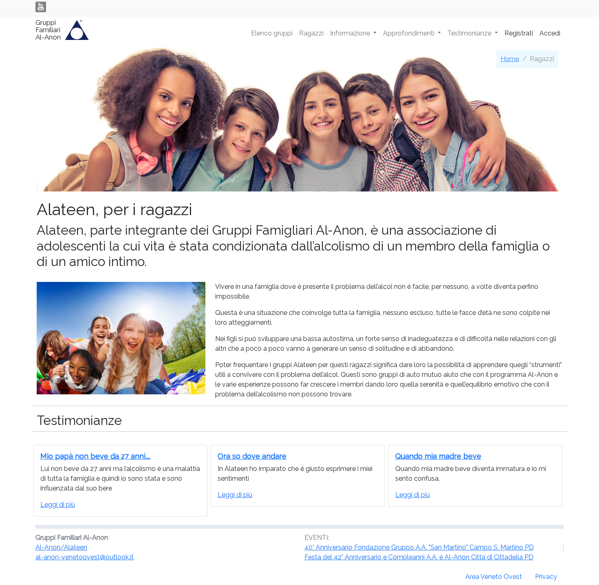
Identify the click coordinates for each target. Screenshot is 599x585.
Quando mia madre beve (438, 456)
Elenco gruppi (272, 33)
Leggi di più (57, 504)
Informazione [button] (351, 33)
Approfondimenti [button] (409, 33)
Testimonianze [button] (470, 33)
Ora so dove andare (252, 456)
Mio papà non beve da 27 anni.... (95, 456)
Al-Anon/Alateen (61, 547)
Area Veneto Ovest (493, 577)
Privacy (546, 577)
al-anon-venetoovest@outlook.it (84, 557)
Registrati (518, 33)
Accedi (550, 33)
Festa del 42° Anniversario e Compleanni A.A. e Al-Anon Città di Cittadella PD (418, 557)
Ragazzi (311, 33)
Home (509, 59)
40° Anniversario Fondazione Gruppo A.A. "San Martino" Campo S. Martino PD (419, 547)
